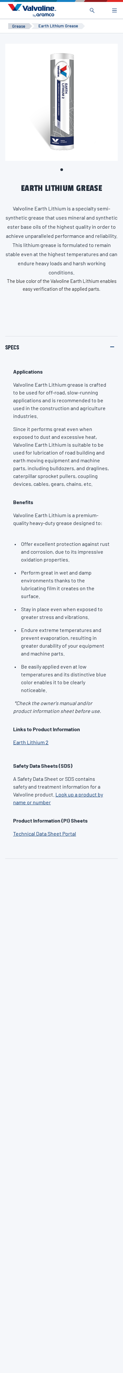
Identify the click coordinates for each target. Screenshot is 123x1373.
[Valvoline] (31, 10)
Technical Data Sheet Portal (44, 833)
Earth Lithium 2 (31, 742)
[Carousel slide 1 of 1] (61, 169)
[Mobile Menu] (114, 10)
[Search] (92, 10)
